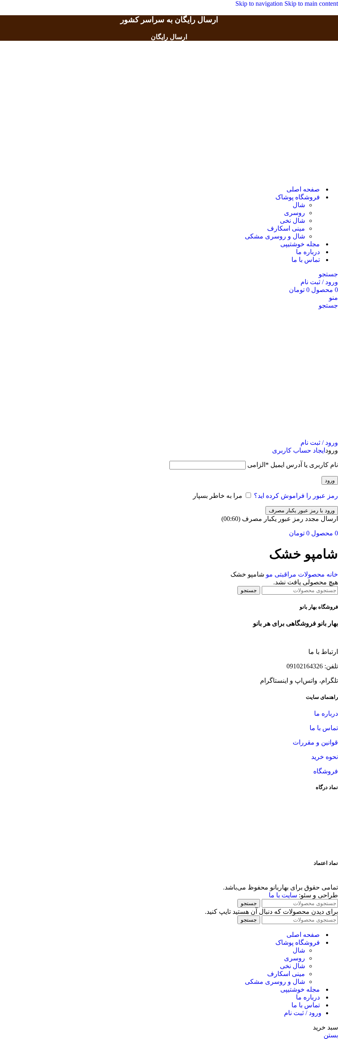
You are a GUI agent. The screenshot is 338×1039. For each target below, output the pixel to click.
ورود (330, 480)
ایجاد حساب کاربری (298, 450)
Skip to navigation (259, 3)
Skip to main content (311, 3)
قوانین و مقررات (315, 742)
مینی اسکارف (286, 228)
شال (299, 204)
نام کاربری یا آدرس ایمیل (292, 464)
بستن (331, 1035)
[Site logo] (299, 174)
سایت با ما (283, 895)
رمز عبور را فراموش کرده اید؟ (296, 495)
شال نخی (292, 220)
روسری (294, 212)
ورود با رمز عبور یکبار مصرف (302, 510)
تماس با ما (324, 727)
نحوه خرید (324, 756)
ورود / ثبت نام (303, 1012)
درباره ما (326, 713)
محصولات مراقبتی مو (294, 574)
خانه (331, 574)
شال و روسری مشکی (275, 236)
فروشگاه (325, 771)
